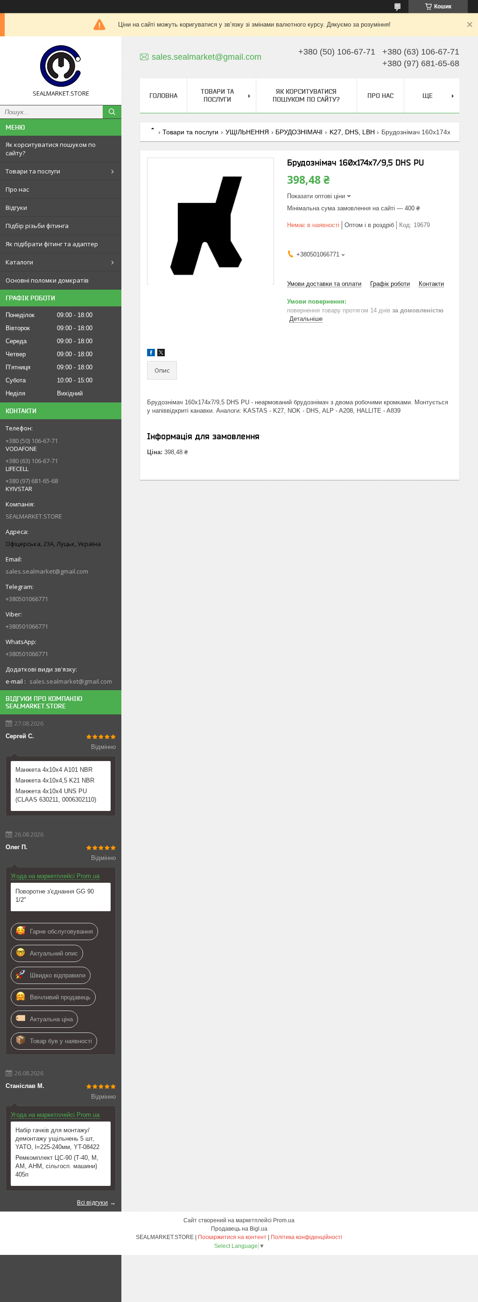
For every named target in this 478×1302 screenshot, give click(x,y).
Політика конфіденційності (306, 1237)
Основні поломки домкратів (47, 280)
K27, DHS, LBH (352, 132)
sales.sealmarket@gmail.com (47, 571)
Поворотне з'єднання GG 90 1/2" (54, 895)
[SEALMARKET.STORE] (60, 66)
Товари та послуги (33, 171)
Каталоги (19, 262)
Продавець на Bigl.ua (239, 1229)
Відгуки (16, 207)
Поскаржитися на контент (232, 1237)
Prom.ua (284, 1220)
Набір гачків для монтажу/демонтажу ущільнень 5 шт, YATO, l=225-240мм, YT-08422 (57, 1138)
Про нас (17, 189)
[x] (161, 354)
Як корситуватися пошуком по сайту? (51, 148)
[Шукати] (112, 112)
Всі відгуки (92, 1202)
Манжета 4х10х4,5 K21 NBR (54, 780)
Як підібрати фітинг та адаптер (52, 244)
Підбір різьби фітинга (37, 226)
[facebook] (151, 354)
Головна (163, 95)
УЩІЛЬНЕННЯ (247, 132)
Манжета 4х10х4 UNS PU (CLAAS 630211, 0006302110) (55, 795)
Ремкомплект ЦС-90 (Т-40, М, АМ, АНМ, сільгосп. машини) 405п (56, 1166)
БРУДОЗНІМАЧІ (299, 132)
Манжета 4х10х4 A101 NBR (53, 769)
